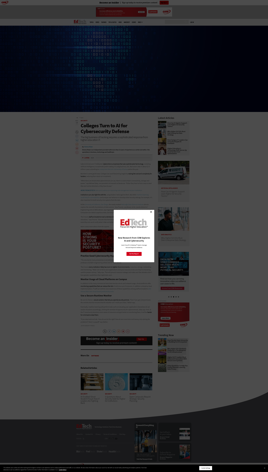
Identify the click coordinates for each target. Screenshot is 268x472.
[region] (134, 468)
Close (151, 212)
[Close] (264, 468)
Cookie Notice (62, 470)
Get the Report (134, 254)
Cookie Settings (205, 468)
